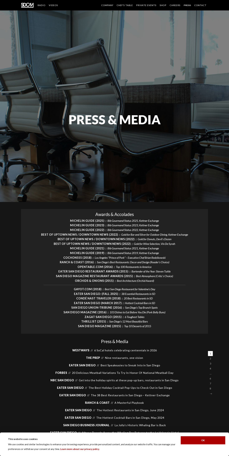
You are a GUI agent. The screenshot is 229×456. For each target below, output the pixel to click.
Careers (175, 5)
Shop (163, 5)
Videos (53, 5)
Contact (200, 5)
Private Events (146, 5)
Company (107, 5)
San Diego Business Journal (86, 425)
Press (187, 5)
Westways (80, 350)
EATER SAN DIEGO (82, 365)
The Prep (93, 357)
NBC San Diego (62, 380)
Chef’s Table (125, 5)
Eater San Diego (70, 387)
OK (203, 440)
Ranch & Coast (97, 402)
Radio (41, 5)
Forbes (61, 372)
